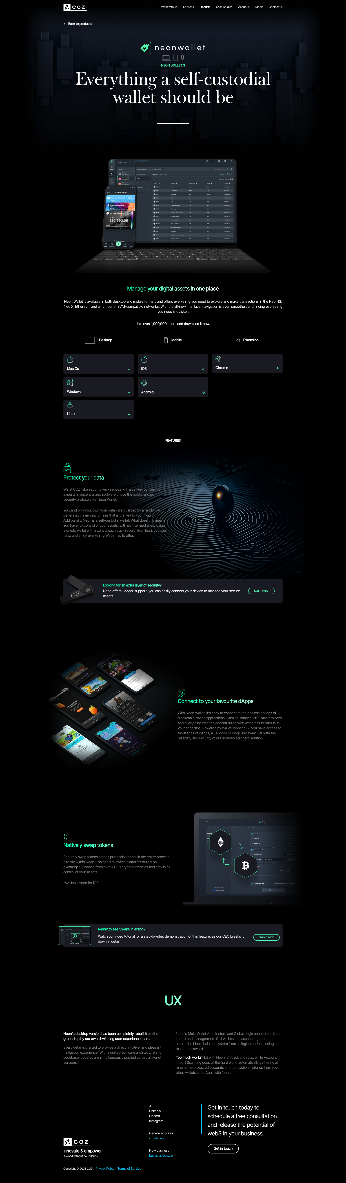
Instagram (156, 1121)
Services (188, 7)
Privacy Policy (105, 1169)
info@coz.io (157, 1138)
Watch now (267, 937)
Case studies (224, 7)
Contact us (276, 7)
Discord (154, 1116)
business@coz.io (161, 1156)
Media (259, 7)
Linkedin (155, 1111)
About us (244, 7)
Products (205, 7)
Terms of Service (129, 1169)
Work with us (169, 7)
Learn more (261, 591)
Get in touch (223, 1149)
